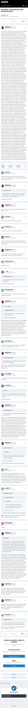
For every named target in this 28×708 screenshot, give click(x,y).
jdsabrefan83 (9, 261)
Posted (10, 28)
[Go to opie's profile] (2, 469)
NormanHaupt (9, 289)
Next (23, 21)
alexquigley (8, 373)
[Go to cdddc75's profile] (2, 488)
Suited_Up (8, 226)
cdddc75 (7, 488)
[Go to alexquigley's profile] (2, 374)
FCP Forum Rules (7, 695)
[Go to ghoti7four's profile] (2, 386)
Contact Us (14, 705)
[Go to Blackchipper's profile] (2, 523)
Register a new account (14, 656)
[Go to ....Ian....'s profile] (2, 272)
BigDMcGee (5, 15)
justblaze (7, 172)
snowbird (7, 216)
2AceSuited (8, 341)
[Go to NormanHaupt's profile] (2, 290)
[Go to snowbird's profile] (2, 217)
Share (14, 674)
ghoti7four (8, 385)
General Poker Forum (14, 16)
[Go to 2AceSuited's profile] (2, 341)
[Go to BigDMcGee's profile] (2, 27)
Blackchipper (8, 522)
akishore (7, 236)
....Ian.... (7, 271)
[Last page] (26, 21)
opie (6, 469)
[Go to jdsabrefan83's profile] (2, 262)
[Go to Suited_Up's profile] (2, 227)
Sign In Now (14, 665)
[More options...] (25, 27)
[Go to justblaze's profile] (2, 172)
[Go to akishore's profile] (2, 237)
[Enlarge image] (2, 515)
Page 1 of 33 (14, 21)
